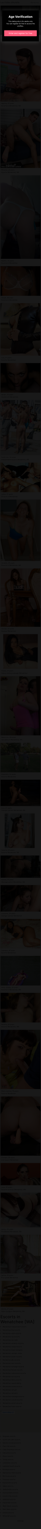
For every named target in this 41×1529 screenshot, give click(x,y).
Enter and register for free (20, 33)
